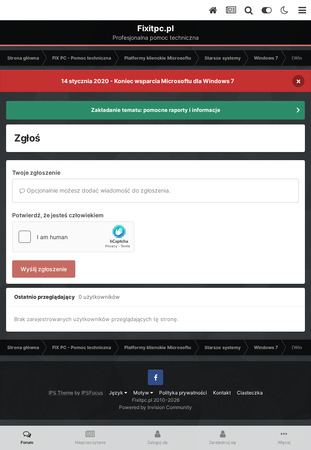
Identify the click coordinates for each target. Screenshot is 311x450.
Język (116, 393)
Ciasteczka (250, 393)
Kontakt (222, 393)
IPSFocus (92, 393)
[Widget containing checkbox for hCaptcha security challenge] (73, 236)
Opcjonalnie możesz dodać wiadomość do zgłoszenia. (97, 190)
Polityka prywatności (183, 393)
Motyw (141, 393)
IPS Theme (61, 393)
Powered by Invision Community (155, 407)
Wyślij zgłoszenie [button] (44, 269)
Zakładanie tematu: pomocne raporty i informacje (155, 110)
